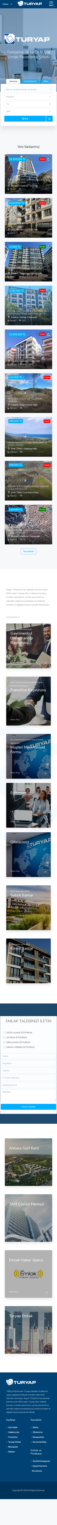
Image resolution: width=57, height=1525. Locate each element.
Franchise (12, 1437)
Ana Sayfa (12, 1427)
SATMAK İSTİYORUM (17, 1037)
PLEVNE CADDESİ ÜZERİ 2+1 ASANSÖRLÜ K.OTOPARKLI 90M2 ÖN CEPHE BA (28, 312)
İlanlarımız (13, 81)
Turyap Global (14, 1442)
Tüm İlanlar (28, 551)
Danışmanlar (38, 1437)
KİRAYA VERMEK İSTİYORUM (20, 1047)
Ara (26, 118)
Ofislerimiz (38, 1432)
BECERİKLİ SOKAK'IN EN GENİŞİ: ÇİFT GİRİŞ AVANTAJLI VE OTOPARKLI (29, 356)
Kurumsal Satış (39, 1442)
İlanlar (35, 1427)
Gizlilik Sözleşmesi (41, 1461)
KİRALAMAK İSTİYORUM (18, 1042)
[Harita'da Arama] (49, 119)
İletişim (11, 1452)
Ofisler (45, 81)
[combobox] (28, 97)
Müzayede (13, 1447)
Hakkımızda (13, 1432)
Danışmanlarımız (30, 81)
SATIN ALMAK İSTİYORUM (19, 1032)
